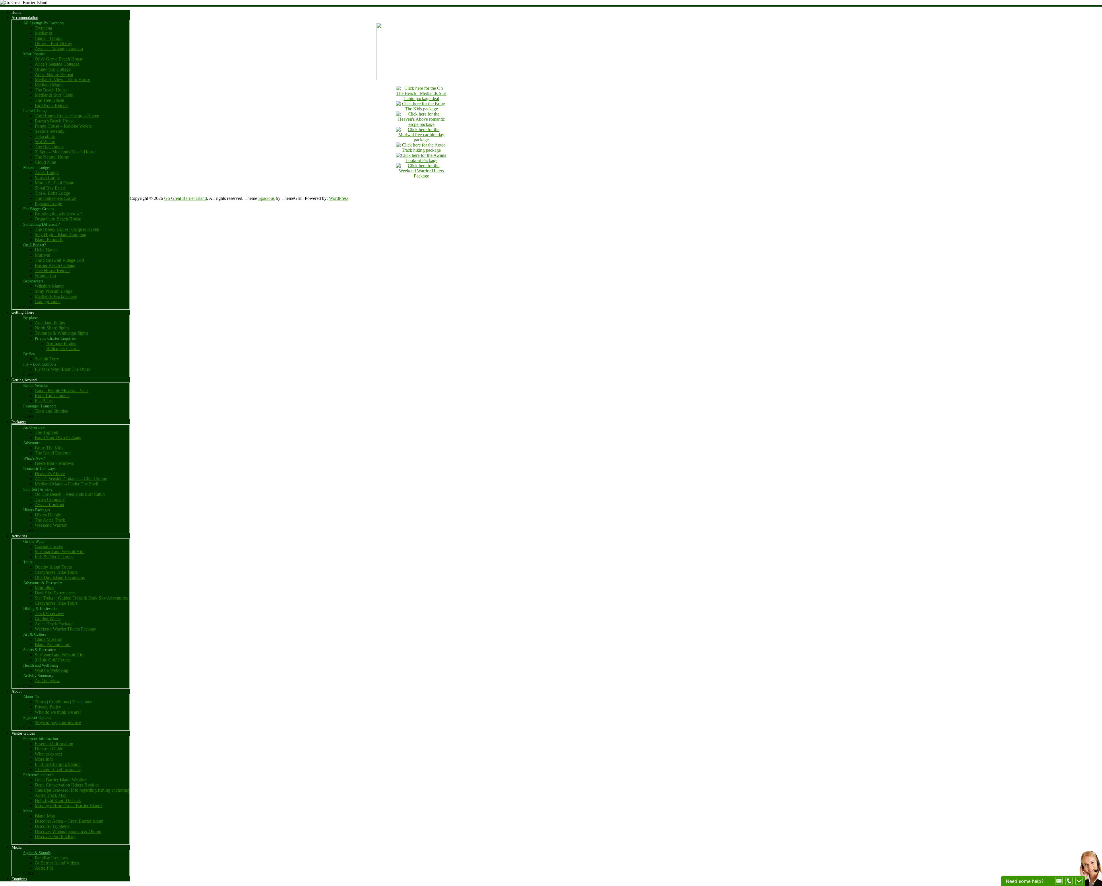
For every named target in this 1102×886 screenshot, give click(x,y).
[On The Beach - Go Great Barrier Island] (421, 98)
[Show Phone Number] (1069, 881)
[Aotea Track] (421, 150)
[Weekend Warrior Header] (421, 175)
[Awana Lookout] (421, 160)
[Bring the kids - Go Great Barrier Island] (421, 108)
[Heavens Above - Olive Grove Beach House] (421, 124)
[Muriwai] (421, 139)
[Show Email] (1059, 881)
